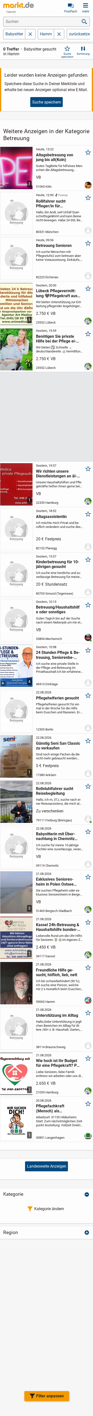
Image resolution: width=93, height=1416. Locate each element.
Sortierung (83, 54)
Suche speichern (67, 55)
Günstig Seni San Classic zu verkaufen (58, 745)
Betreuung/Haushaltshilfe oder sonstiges (58, 609)
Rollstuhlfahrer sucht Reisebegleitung (54, 791)
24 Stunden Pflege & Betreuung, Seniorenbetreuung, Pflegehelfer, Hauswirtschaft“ (58, 655)
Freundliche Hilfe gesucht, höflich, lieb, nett (56, 972)
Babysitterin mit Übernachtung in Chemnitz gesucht (55, 836)
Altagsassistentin (51, 516)
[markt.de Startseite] (18, 5)
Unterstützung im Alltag (57, 1015)
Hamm (46, 34)
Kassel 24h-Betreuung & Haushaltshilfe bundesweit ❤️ (57, 927)
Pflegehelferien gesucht (57, 698)
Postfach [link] (70, 11)
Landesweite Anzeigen (46, 1166)
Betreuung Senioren (54, 245)
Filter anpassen (50, 1396)
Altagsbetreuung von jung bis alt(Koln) (54, 157)
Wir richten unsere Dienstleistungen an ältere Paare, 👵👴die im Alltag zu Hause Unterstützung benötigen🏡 (57, 473)
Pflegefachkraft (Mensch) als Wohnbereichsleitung (55, 1108)
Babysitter (14, 34)
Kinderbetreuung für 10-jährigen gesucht (57, 564)
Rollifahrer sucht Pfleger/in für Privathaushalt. (50, 203)
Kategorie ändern (49, 1208)
